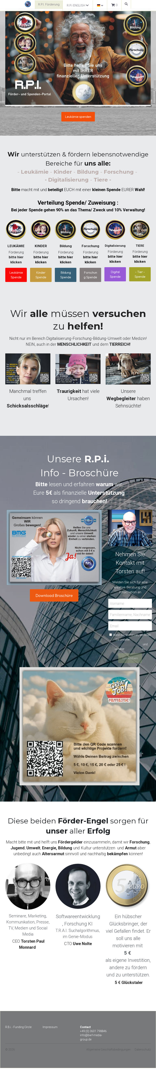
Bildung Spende (65, 274)
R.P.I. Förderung (49, 4)
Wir (24, 312)
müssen (64, 312)
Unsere (129, 387)
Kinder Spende (40, 274)
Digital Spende (115, 274)
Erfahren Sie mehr (41, 1057)
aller (77, 822)
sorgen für (129, 811)
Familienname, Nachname (130, 606)
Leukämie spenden (78, 117)
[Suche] (126, 4)
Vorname (117, 594)
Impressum (50, 1018)
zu (135, 312)
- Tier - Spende (139, 274)
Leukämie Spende (16, 274)
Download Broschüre (54, 586)
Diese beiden (33, 811)
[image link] (28, 3)
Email (114, 617)
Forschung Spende (90, 274)
